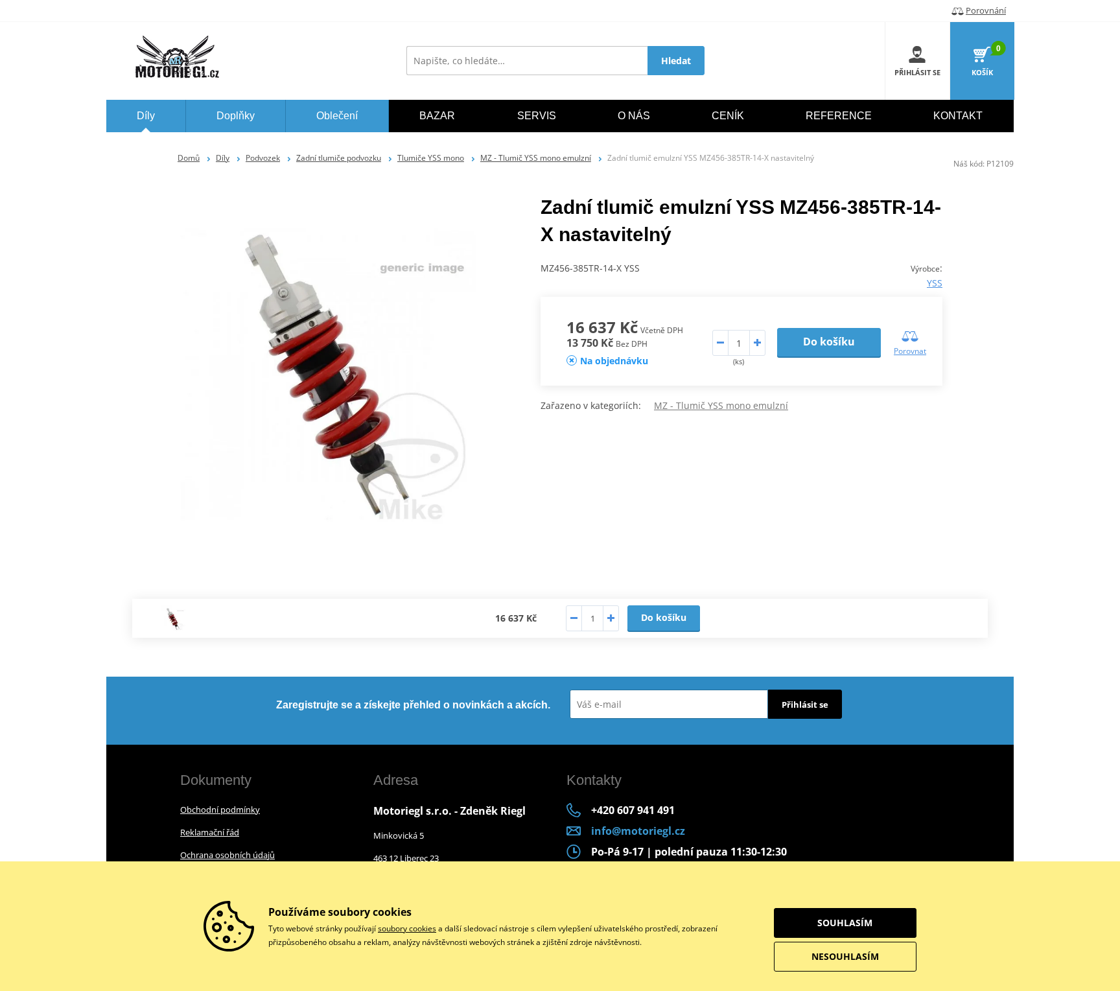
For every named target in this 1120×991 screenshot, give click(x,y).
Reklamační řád (209, 832)
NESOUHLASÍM (845, 956)
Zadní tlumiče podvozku (338, 157)
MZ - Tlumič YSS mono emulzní (535, 157)
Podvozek (263, 157)
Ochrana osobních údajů (227, 855)
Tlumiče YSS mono (430, 157)
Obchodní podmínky (220, 809)
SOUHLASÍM (844, 922)
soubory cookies (407, 928)
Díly (222, 157)
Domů (189, 157)
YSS (934, 283)
